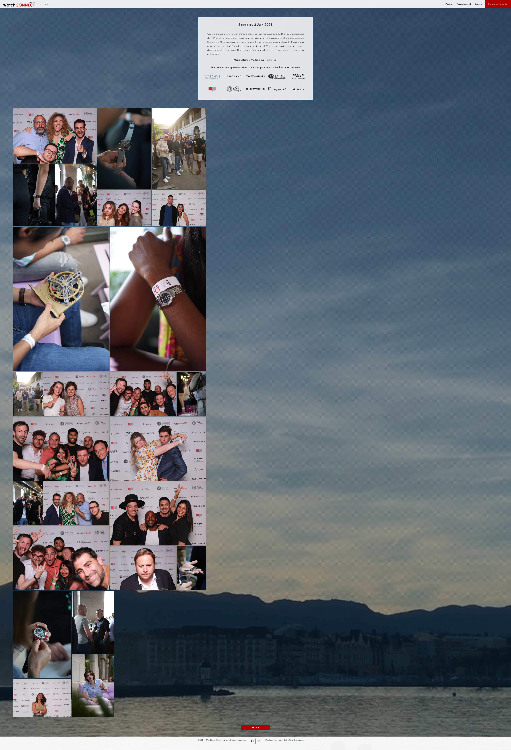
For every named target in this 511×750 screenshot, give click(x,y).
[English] (258, 732)
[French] (252, 732)
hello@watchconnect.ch (294, 731)
